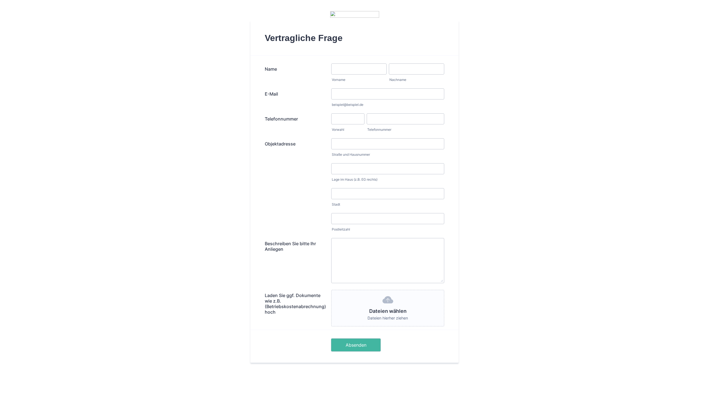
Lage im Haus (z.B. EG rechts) (354, 179)
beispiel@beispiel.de (347, 105)
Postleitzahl (341, 229)
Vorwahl (338, 129)
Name (271, 69)
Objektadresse (280, 144)
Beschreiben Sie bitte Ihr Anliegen (290, 246)
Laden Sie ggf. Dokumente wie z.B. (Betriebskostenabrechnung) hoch (295, 304)
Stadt (336, 204)
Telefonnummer (281, 119)
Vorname (338, 80)
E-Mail (271, 94)
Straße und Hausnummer (351, 154)
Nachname (397, 80)
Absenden (356, 345)
